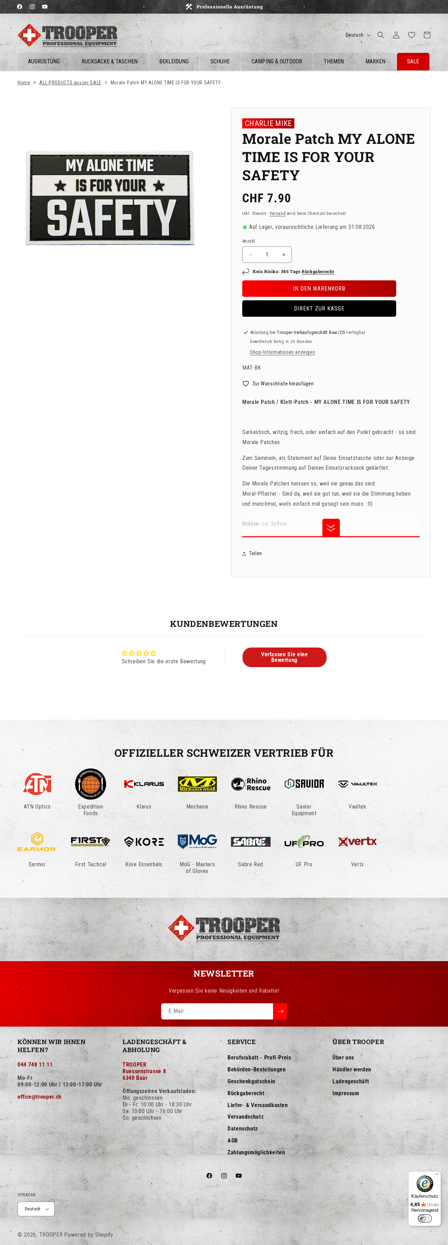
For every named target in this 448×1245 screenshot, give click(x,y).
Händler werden (351, 1069)
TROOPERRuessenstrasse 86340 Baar (144, 1071)
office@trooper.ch (40, 1096)
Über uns (343, 1057)
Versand (278, 213)
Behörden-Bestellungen (256, 1069)
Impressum (345, 1093)
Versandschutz (245, 1116)
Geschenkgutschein (251, 1081)
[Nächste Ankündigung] (304, 6)
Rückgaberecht (318, 271)
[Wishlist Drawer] (411, 35)
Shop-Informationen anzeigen (282, 352)
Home (24, 82)
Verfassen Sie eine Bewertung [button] (284, 657)
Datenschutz (242, 1128)
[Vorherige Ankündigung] (144, 6)
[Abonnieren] (280, 1011)
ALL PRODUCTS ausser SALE (70, 82)
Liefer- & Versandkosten (257, 1105)
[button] (380, 35)
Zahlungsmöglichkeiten (256, 1152)
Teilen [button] (255, 553)
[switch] (425, 1218)
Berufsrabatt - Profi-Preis (259, 1057)
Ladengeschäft (350, 1081)
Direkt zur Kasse (319, 308)
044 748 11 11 (35, 1064)
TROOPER (51, 1234)
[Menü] (437, 1175)
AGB (232, 1140)
